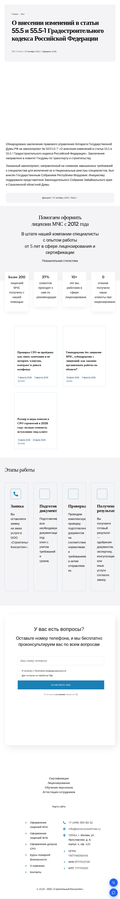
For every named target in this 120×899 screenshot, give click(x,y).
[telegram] (22, 800)
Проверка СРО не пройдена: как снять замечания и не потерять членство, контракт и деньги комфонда (35, 360)
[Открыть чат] (113, 892)
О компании (37, 865)
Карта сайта (58, 806)
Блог (23, 14)
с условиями (59, 694)
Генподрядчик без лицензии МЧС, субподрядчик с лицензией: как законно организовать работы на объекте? (83, 360)
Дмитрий (46, 197)
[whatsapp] (17, 800)
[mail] (27, 800)
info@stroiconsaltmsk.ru (84, 829)
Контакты (35, 872)
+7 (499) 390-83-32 (80, 822)
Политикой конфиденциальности (50, 670)
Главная (15, 14)
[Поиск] (113, 882)
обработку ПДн (45, 675)
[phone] (33, 800)
